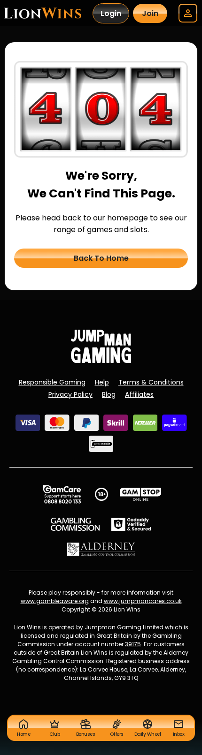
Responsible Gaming (52, 382)
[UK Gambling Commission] (75, 524)
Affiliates (139, 394)
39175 (133, 644)
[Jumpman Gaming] (101, 360)
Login (111, 13)
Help (102, 382)
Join (150, 13)
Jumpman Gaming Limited (124, 627)
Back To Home (101, 258)
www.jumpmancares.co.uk (143, 601)
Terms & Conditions (151, 382)
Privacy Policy (70, 394)
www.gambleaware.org (55, 601)
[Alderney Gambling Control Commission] (101, 549)
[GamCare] (62, 494)
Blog (109, 394)
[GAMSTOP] (141, 494)
